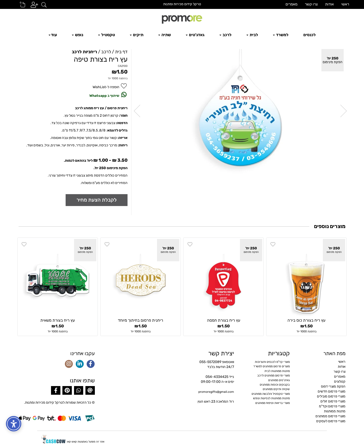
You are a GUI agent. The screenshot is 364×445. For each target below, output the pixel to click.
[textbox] (182, 4)
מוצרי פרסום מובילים (331, 396)
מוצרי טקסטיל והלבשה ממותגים (271, 393)
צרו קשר (311, 4)
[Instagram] (69, 364)
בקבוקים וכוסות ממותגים (275, 384)
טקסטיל (108, 34)
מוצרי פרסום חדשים (331, 391)
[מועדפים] (272, 244)
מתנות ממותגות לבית (277, 371)
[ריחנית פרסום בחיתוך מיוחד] (141, 278)
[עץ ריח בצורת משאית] (58, 278)
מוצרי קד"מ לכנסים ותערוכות (272, 362)
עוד (54, 34)
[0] (21, 6)
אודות (329, 4)
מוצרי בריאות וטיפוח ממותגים (272, 403)
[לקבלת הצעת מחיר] (97, 200)
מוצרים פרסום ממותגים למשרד (271, 366)
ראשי (345, 4)
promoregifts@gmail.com (216, 391)
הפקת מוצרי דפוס (333, 386)
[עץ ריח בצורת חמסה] (223, 278)
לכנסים (309, 34)
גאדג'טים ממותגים (279, 380)
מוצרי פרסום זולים (332, 401)
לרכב (227, 34)
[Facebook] (90, 364)
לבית (253, 34)
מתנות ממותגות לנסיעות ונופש (271, 398)
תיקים (137, 34)
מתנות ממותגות (334, 411)
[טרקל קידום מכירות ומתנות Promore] (182, 19)
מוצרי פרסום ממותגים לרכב (273, 375)
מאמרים (291, 4)
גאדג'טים (196, 34)
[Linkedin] (79, 364)
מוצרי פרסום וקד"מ (332, 406)
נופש (78, 34)
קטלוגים (339, 381)
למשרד (281, 34)
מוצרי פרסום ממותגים (330, 416)
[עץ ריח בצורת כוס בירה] (306, 278)
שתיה (166, 34)
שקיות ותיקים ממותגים (276, 389)
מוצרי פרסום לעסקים (330, 421)
